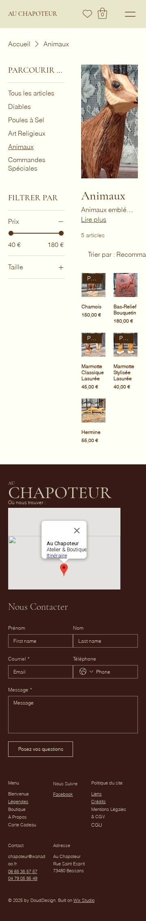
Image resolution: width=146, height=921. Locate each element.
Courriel (19, 659)
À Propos (17, 817)
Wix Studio (83, 900)
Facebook (63, 794)
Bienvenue (18, 794)
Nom (78, 628)
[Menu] (130, 14)
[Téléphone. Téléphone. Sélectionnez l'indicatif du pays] (86, 671)
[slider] (11, 233)
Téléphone (84, 659)
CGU (96, 825)
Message (20, 690)
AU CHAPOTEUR (32, 14)
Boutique (17, 809)
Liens (96, 794)
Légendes (18, 801)
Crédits (98, 801)
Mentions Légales (108, 809)
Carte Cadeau (22, 825)
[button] (102, 13)
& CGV (98, 816)
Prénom (16, 628)
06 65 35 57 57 (22, 871)
